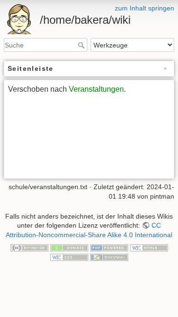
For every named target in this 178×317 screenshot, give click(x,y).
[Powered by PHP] (109, 247)
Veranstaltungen (96, 89)
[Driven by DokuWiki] (109, 256)
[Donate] (69, 247)
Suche (82, 45)
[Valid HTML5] (149, 247)
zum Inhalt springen (144, 8)
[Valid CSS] (69, 256)
